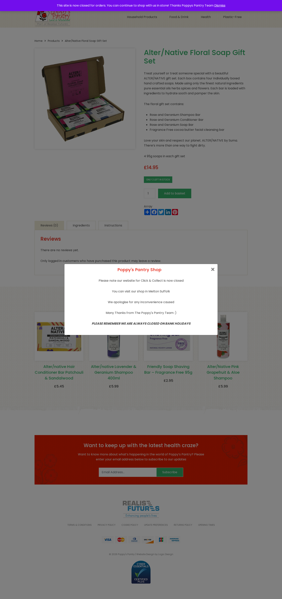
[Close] (212, 269)
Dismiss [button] (219, 5)
